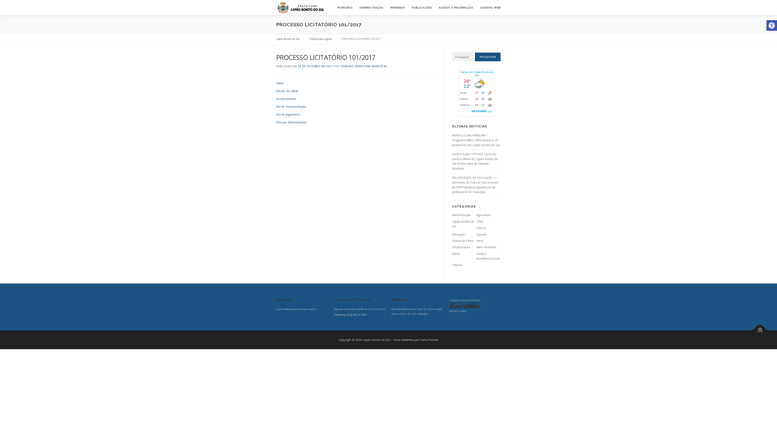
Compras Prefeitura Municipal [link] (364, 66)
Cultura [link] (481, 228)
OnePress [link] (407, 340)
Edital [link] (279, 83)
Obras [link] (456, 254)
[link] (771, 25)
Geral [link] (479, 241)
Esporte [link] (481, 234)
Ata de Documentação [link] (291, 106)
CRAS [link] (479, 221)
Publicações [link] (422, 7)
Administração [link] (371, 7)
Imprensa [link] (398, 7)
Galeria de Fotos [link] (463, 241)
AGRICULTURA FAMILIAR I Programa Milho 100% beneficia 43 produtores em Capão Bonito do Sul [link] (476, 140)
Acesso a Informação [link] (456, 7)
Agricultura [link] (483, 215)
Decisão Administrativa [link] (291, 122)
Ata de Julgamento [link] (288, 114)
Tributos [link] (457, 265)
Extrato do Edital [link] (287, 91)
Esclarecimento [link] (286, 99)
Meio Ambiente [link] (486, 247)
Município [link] (344, 7)
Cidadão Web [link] (490, 7)
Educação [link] (458, 234)
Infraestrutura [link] (461, 247)
